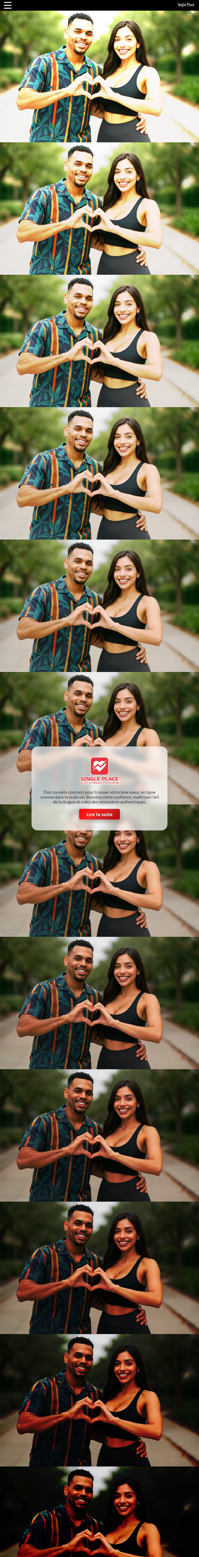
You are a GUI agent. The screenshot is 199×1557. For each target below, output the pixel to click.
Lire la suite (99, 814)
